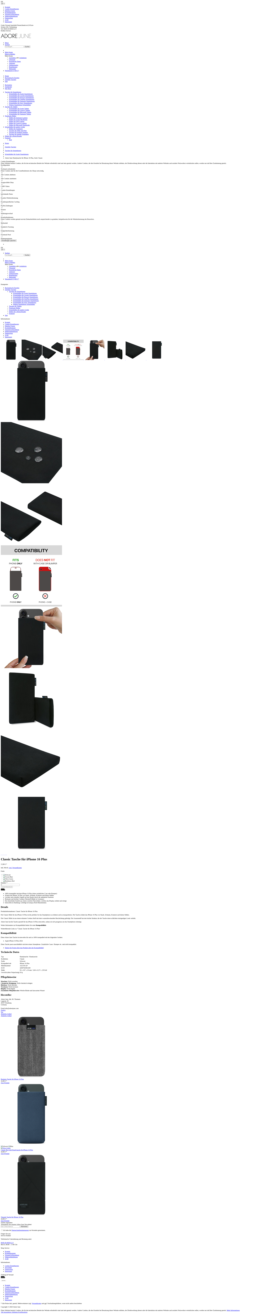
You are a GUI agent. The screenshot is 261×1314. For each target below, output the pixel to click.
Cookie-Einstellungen (12, 9)
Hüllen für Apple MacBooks (18, 119)
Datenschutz (9, 18)
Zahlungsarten (13, 65)
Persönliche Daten (15, 61)
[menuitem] (130, 14)
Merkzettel (12, 69)
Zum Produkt (5, 1083)
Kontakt (7, 7)
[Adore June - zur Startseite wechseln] (16, 39)
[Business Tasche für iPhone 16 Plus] (31, 1077)
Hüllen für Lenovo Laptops (18, 123)
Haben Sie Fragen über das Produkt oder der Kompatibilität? (24, 948)
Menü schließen (10, 54)
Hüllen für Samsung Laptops (18, 118)
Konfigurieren (22, 1312)
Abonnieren (24, 1226)
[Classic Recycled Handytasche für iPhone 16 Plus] (31, 1144)
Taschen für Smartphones (13, 92)
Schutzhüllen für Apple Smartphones (21, 94)
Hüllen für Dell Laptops (16, 121)
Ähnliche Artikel (6, 1014)
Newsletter (8, 1267)
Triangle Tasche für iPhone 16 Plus (12, 1217)
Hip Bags (8, 88)
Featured (8, 138)
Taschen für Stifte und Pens (18, 131)
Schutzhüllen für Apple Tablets (19, 108)
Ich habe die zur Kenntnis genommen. (24, 1230)
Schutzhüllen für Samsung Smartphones (22, 101)
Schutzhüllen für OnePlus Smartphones (21, 99)
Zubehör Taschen (10, 290)
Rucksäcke (8, 85)
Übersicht (12, 59)
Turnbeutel (8, 87)
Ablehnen (15, 1312)
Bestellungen (13, 67)
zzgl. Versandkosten (15, 868)
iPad (10, 140)
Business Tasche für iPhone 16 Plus (12, 1079)
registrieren (23, 58)
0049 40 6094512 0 (7, 1243)
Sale (6, 315)
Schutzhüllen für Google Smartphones (21, 96)
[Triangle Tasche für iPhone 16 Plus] (31, 1215)
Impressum (8, 22)
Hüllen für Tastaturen (16, 129)
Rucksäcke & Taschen (12, 288)
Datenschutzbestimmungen (20, 1230)
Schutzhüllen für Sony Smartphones (20, 103)
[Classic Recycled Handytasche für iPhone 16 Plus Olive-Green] (6, 1148)
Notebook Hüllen (10, 116)
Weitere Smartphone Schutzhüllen (20, 105)
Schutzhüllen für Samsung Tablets (20, 114)
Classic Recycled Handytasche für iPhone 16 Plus (17, 1150)
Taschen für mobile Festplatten (19, 134)
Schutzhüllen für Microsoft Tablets (20, 112)
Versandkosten (36, 1303)
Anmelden (12, 58)
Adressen (12, 63)
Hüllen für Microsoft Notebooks (19, 125)
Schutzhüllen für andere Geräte (15, 127)
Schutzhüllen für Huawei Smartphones (21, 97)
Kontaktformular (10, 12)
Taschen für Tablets (11, 107)
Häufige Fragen (10, 11)
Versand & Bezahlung (12, 14)
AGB (6, 20)
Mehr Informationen (233, 1310)
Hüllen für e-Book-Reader (13, 136)
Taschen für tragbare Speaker (18, 132)
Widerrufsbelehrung (11, 16)
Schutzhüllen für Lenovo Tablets (19, 110)
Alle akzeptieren (6, 1312)
